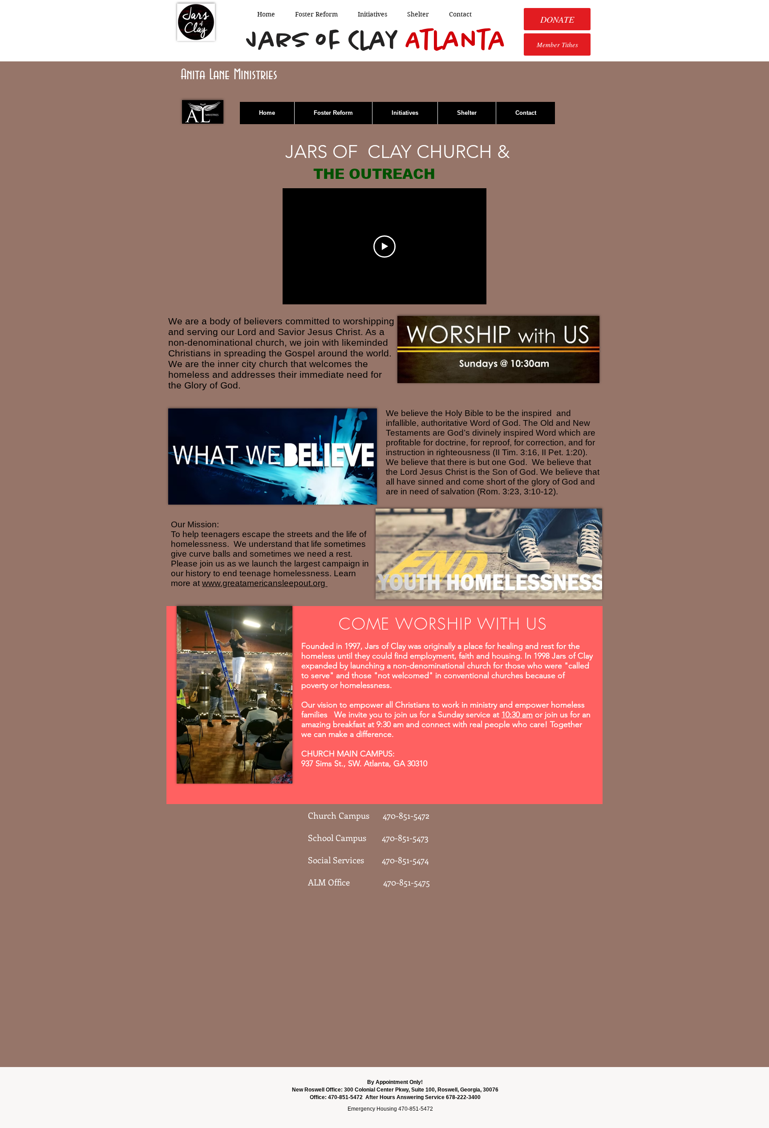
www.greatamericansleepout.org (265, 583)
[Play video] (384, 246)
